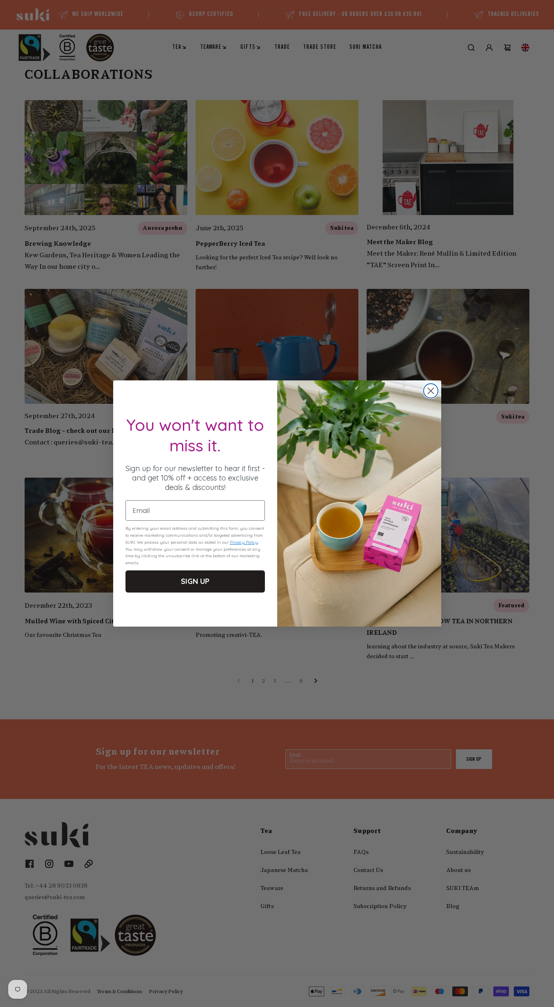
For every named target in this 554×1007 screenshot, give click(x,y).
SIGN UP (195, 581)
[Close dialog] (431, 391)
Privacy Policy (244, 542)
